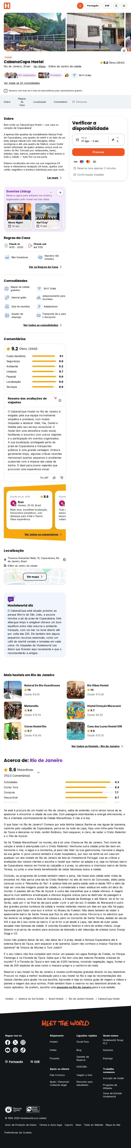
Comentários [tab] (60, 101)
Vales (78, 1124)
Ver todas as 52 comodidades (22, 83)
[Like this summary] (54, 477)
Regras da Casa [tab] (22, 101)
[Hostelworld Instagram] (23, 1042)
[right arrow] (60, 192)
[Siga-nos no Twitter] (15, 1042)
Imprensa (108, 1050)
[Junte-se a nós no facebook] (7, 1042)
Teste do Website (93, 1124)
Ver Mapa (39, 66)
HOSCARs (82, 1066)
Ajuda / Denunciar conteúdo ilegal (59, 1083)
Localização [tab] (39, 101)
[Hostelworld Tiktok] (23, 1050)
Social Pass (83, 1041)
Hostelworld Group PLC (113, 1042)
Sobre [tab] (7, 101)
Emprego (108, 1058)
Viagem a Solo (84, 1075)
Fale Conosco (57, 1075)
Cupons (69, 1124)
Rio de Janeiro (13, 66)
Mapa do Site (113, 1124)
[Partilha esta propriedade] (124, 50)
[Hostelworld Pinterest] (15, 1050)
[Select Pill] (80, 6)
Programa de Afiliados (110, 1087)
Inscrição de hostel (113, 1078)
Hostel (8, 57)
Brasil (26, 66)
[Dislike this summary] (62, 477)
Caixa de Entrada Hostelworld (112, 1095)
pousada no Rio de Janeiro (74, 987)
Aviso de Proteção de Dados (21, 1124)
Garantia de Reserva (83, 1058)
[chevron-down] (38, 772)
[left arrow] (51, 192)
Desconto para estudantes (84, 1083)
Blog (79, 1050)
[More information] (60, 400)
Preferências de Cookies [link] (18, 1132)
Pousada (54, 1058)
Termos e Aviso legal (50, 1124)
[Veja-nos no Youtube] (7, 1050)
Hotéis (53, 1050)
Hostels (54, 1041)
